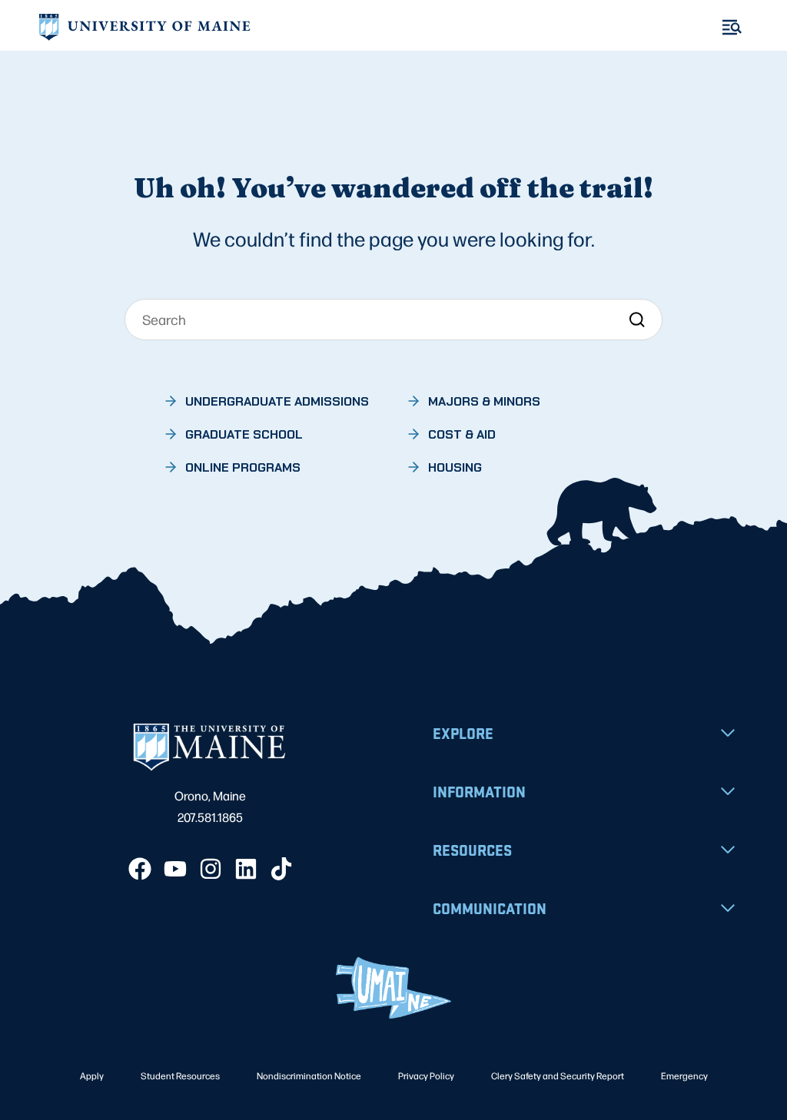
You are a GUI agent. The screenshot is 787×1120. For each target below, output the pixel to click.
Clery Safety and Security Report (557, 1075)
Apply (92, 1075)
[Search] (637, 319)
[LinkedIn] (245, 868)
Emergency (684, 1075)
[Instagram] (210, 868)
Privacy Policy (426, 1075)
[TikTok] (281, 868)
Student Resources (180, 1075)
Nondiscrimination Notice (309, 1075)
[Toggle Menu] (732, 27)
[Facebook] (139, 868)
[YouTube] (175, 868)
